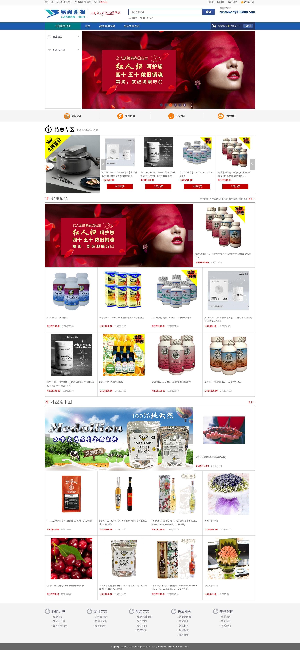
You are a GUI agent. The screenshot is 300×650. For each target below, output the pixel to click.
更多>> (251, 199)
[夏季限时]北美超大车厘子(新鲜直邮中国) (66, 585)
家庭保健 (243, 199)
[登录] (211, 2)
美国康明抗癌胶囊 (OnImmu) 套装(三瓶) (222, 382)
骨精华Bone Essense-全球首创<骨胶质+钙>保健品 (121, 317)
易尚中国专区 (132, 26)
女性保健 (204, 199)
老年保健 (223, 199)
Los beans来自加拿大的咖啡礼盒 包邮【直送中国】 (70, 521)
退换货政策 (185, 616)
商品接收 (184, 635)
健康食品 (57, 36)
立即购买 (120, 186)
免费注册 (58, 616)
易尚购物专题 (107, 26)
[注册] (220, 2)
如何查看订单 (60, 625)
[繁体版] (87, 2)
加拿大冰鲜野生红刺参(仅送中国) (210, 457)
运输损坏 (184, 625)
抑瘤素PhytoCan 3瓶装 (57, 317)
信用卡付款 (101, 621)
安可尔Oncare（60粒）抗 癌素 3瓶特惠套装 (171, 382)
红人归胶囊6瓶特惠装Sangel (230, 172)
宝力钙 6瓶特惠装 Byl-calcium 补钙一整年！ (171, 317)
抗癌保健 (233, 199)
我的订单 (233, 2)
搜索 (208, 11)
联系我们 (226, 625)
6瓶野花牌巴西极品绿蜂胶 (111, 382)
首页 (87, 26)
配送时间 (142, 625)
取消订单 (184, 621)
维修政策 (184, 630)
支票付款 (100, 625)
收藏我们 (249, 2)
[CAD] (103, 2)
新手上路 (226, 616)
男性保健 (214, 199)
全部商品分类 (63, 25)
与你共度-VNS (211, 521)
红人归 (150, 18)
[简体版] (78, 2)
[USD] (96, 2)
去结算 (248, 25)
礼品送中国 (59, 50)
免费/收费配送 (144, 616)
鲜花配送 (142, 630)
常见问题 (226, 621)
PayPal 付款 (101, 616)
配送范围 (142, 621)
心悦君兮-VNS (211, 585)
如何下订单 (59, 621)
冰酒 (142, 18)
